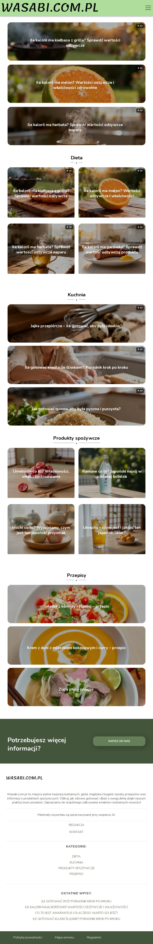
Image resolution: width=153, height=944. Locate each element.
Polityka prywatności (27, 937)
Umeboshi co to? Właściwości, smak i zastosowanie (41, 474)
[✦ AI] (41, 216)
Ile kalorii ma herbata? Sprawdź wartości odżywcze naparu (75, 127)
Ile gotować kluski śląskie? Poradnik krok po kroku (76, 919)
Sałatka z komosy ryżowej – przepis (76, 606)
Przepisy (76, 575)
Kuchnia (76, 295)
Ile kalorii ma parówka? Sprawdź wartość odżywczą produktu (112, 249)
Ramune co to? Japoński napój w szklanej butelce (112, 474)
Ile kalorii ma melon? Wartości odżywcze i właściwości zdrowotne (75, 85)
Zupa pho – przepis (76, 689)
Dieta (76, 158)
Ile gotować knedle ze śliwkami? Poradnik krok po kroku (76, 367)
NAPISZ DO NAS (119, 741)
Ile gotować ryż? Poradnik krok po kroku (76, 901)
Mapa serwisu (64, 937)
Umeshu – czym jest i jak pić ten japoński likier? (112, 530)
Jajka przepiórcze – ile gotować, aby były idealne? (76, 326)
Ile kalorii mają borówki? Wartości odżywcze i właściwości (76, 907)
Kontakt (76, 832)
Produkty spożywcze (76, 438)
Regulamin (94, 937)
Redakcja (76, 825)
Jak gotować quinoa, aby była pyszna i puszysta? (76, 409)
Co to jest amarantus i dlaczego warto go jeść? (76, 913)
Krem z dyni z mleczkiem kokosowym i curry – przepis (76, 647)
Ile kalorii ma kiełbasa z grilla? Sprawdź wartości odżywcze (75, 43)
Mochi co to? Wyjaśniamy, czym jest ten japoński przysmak (41, 530)
